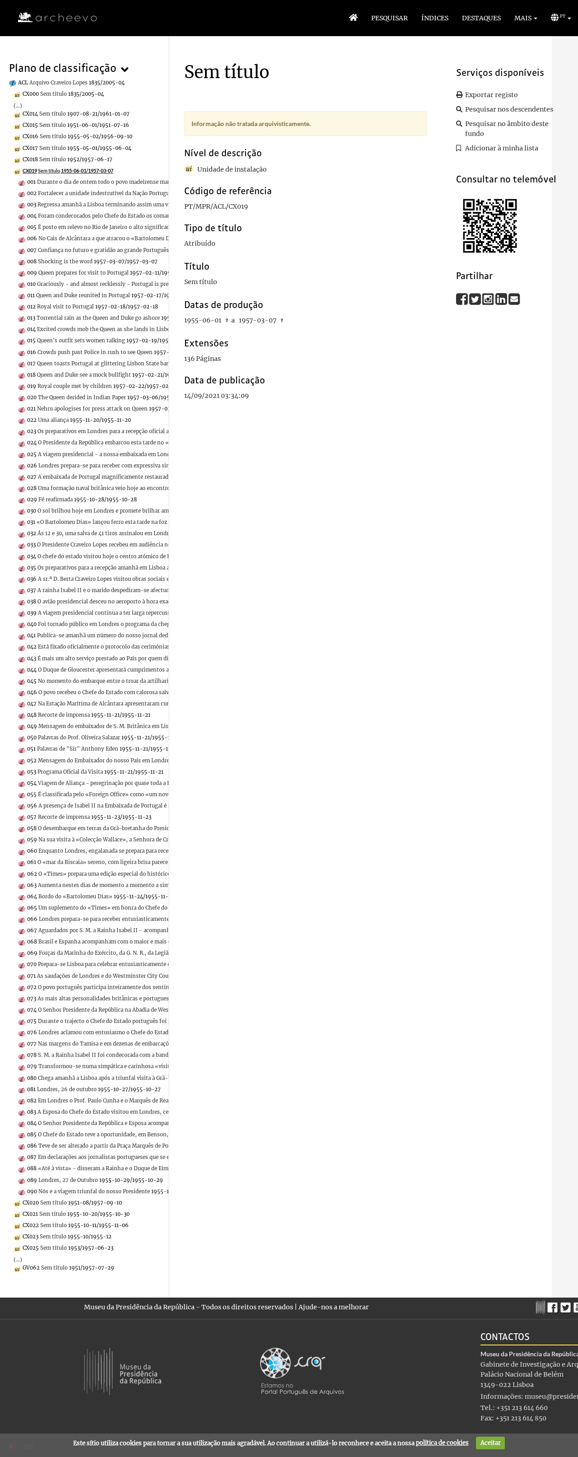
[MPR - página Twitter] (566, 1305)
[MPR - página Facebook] (553, 1305)
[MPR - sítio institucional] (541, 1306)
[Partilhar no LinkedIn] (501, 298)
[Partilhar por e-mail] (514, 298)
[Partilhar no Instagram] (488, 298)
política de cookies (442, 1443)
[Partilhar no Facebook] (462, 298)
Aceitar (490, 1443)
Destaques (481, 18)
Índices (434, 18)
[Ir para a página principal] (52, 18)
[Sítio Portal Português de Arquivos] (302, 1371)
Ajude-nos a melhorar (333, 1307)
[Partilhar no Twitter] (475, 298)
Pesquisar (389, 18)
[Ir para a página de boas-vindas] (353, 18)
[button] (526, 18)
